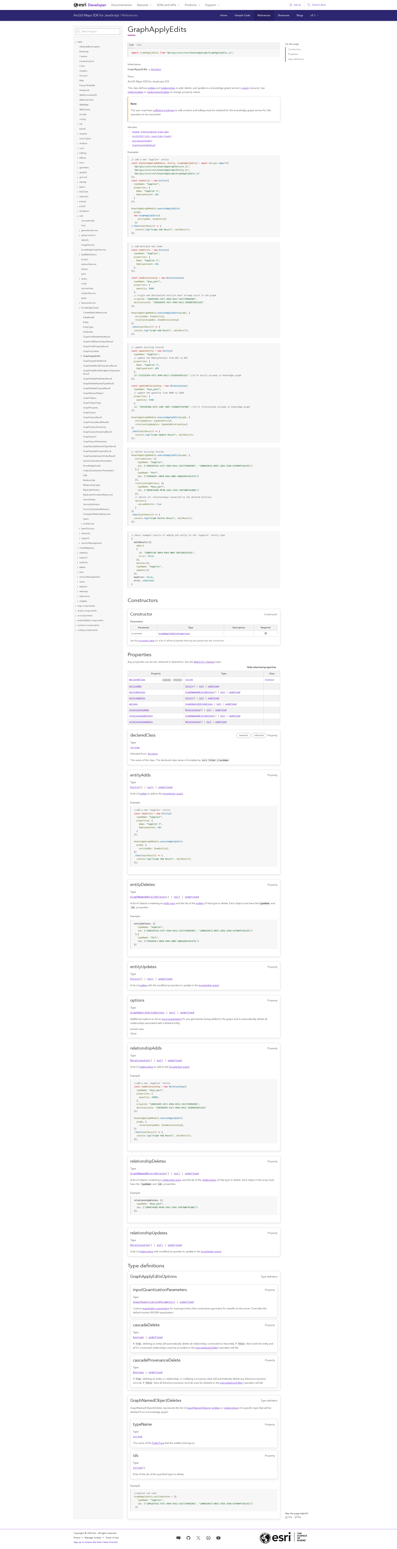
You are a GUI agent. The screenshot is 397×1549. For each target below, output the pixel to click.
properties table (146, 641)
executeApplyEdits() (142, 141)
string (189, 679)
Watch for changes (204, 662)
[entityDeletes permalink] (157, 885)
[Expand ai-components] (76, 615)
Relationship (192, 710)
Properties (293, 54)
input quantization (172, 1019)
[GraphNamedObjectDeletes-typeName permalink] (154, 1424)
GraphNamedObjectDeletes (199, 692)
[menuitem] (224, 15)
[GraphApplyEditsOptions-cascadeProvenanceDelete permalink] (183, 1360)
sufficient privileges (164, 110)
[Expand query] (79, 278)
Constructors (294, 49)
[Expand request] (77, 133)
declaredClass (137, 679)
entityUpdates (135, 92)
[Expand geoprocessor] (79, 235)
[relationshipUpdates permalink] (170, 1233)
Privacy (77, 1538)
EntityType (158, 1443)
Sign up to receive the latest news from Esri (96, 1542)
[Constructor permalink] (154, 614)
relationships (168, 88)
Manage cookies (93, 1537)
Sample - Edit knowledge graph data (150, 132)
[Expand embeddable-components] (76, 620)
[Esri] (283, 1538)
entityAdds (135, 686)
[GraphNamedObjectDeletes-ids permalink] (141, 1456)
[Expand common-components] (76, 625)
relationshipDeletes (141, 716)
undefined (213, 686)
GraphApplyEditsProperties (174, 633)
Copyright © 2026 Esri (85, 1533)
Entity (189, 686)
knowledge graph (173, 794)
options (133, 704)
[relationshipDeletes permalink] (168, 1161)
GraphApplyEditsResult (143, 145)
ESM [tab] (131, 45)
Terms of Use (112, 1538)
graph (245, 88)
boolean (138, 1337)
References (130, 15)
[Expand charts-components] (76, 610)
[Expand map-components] (76, 606)
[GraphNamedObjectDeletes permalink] (184, 1401)
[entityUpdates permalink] (159, 967)
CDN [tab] (138, 45)
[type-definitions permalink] (167, 1266)
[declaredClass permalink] (158, 735)
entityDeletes (137, 692)
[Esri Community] (178, 1537)
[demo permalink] (160, 600)
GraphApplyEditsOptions (199, 704)
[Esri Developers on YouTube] (218, 1537)
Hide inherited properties (261, 667)
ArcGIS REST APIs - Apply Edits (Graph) (151, 136)
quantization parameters (155, 1308)
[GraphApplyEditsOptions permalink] (179, 1277)
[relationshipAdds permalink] (164, 1048)
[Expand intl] (77, 124)
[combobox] (98, 31)
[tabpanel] (204, 53)
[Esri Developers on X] (198, 1537)
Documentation (121, 5)
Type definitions (296, 59)
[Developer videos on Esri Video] (208, 1537)
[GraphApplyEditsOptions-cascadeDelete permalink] (162, 1325)
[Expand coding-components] (76, 630)
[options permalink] (147, 1000)
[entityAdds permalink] (153, 775)
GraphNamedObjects (198, 1408)
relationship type (171, 1180)
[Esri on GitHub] (188, 1537)
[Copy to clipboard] (276, 51)
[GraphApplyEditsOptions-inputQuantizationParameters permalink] (189, 1290)
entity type (169, 903)
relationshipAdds (139, 710)
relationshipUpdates (158, 92)
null (201, 686)
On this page (292, 44)
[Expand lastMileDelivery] (79, 254)
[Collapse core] (76, 42)
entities (152, 88)
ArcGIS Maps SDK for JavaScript (96, 15)
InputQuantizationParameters (154, 1302)
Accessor (156, 69)
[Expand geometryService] (79, 230)
